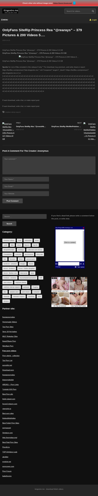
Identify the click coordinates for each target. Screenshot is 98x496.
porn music (26, 292)
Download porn (8, 370)
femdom (12, 259)
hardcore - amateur (10, 264)
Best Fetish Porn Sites (10, 423)
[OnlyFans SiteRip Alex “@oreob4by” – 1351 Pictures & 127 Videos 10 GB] (24, 131)
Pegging (35, 287)
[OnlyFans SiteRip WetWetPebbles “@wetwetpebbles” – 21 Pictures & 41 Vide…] (73, 131)
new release (8, 282)
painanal (26, 287)
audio (5, 245)
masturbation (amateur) (28, 278)
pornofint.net (7, 365)
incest (31, 264)
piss (5, 292)
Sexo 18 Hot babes (9, 332)
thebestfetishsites (9, 418)
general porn (30, 259)
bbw (12, 245)
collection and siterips (34, 250)
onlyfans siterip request (12, 112)
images (22, 264)
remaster (36, 292)
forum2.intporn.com (9, 404)
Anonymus (43, 151)
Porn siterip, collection (10, 356)
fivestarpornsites (8, 317)
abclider (5, 457)
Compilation (8, 254)
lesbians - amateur (10, 278)
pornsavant (6, 428)
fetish (21, 259)
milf (41, 278)
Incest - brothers (9, 268)
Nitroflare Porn (7, 346)
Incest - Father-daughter (26, 268)
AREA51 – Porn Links (10, 384)
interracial (23, 273)
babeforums (6, 476)
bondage (21, 250)
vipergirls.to (6, 409)
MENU (5, 20)
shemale (6, 296)
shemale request (18, 296)
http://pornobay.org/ (9, 437)
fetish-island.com (8, 399)
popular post (14, 292)
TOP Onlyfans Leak (9, 452)
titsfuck (6, 301)
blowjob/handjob (9, 250)
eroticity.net (6, 462)
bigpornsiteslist (8, 380)
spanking (31, 296)
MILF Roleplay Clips (10, 336)
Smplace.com (7, 433)
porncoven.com (8, 466)
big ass (27, 245)
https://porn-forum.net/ (62, 3)
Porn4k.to (6, 447)
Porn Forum (6, 471)
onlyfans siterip (20, 282)
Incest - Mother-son (10, 273)
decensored (29, 254)
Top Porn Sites (7, 327)
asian (37, 240)
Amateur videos (9, 240)
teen (39, 296)
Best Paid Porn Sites (10, 442)
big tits (35, 245)
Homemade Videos (9, 322)
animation (28, 240)
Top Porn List (7, 360)
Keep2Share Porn (9, 341)
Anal (19, 240)
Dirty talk (40, 254)
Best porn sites (8, 413)
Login (94, 20)
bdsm (19, 245)
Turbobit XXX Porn (9, 389)
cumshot (18, 254)
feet (5, 259)
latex (32, 273)
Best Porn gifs (7, 394)
